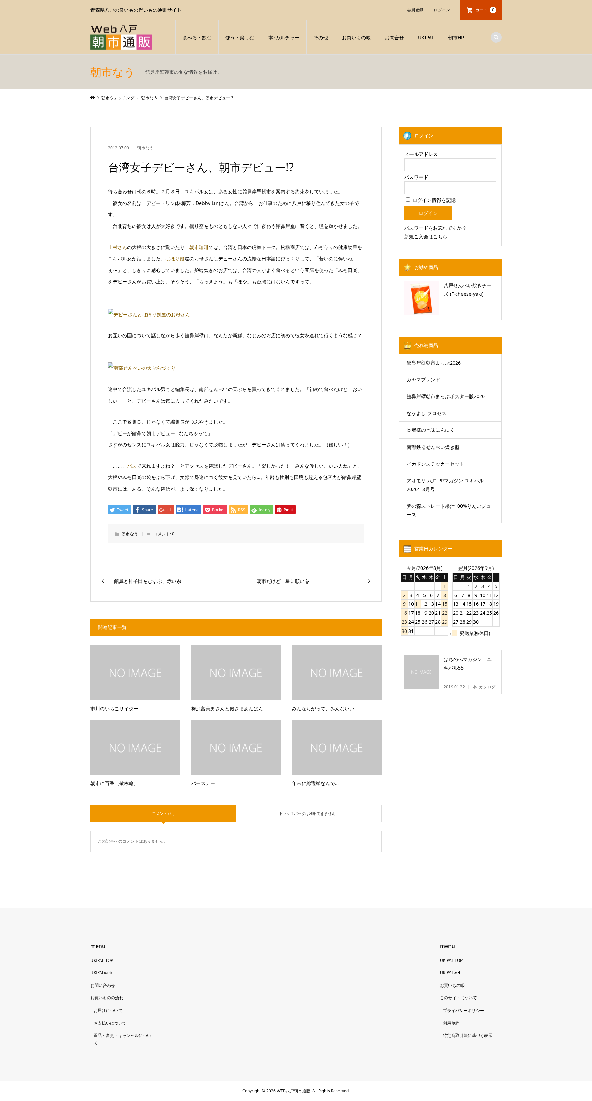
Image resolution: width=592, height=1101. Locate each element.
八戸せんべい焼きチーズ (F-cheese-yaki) (468, 289)
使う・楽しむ (239, 37)
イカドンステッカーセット (435, 464)
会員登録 (415, 10)
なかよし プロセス (426, 413)
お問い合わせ (102, 985)
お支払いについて (110, 1023)
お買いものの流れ (106, 998)
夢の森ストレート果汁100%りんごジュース (449, 510)
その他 (320, 37)
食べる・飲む (197, 37)
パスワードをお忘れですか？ (435, 227)
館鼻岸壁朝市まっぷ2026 (434, 362)
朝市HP (456, 37)
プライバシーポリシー (463, 1010)
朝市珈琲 (199, 247)
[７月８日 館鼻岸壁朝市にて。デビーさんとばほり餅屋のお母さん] (149, 314)
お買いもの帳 (356, 37)
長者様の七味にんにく (431, 430)
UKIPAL (426, 37)
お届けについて (108, 1010)
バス (132, 466)
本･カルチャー (283, 37)
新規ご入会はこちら (425, 236)
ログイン (442, 10)
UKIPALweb (101, 973)
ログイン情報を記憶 (433, 200)
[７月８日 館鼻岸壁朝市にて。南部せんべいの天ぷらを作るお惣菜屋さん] (142, 368)
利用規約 (451, 1023)
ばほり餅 (175, 258)
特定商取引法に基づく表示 (467, 1035)
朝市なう (145, 148)
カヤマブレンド (423, 379)
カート (484, 10)
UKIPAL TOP (101, 960)
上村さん (117, 247)
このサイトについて (458, 998)
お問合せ (394, 37)
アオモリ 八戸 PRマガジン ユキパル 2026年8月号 (445, 484)
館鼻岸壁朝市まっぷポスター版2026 (446, 396)
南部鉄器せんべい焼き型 (433, 447)
